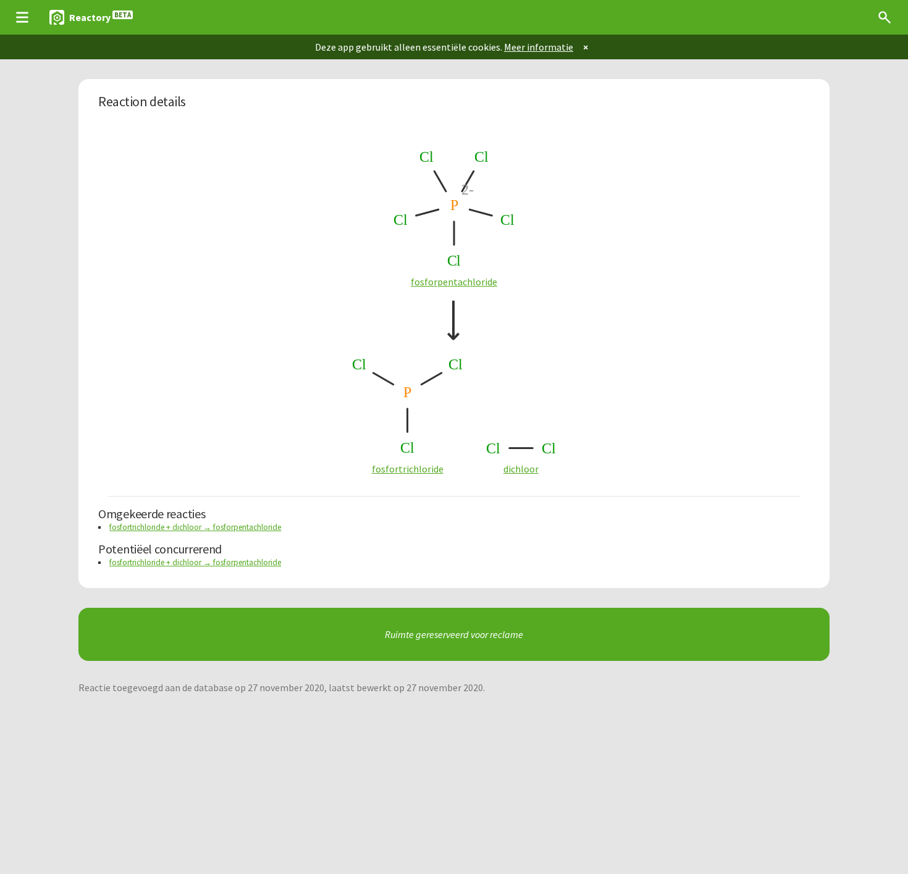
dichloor (521, 469)
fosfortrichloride (407, 469)
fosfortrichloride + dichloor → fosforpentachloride (195, 527)
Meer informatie (538, 47)
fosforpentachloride (454, 281)
